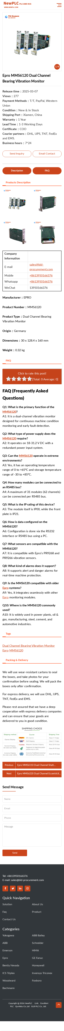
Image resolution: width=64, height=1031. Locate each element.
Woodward (8, 980)
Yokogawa (8, 935)
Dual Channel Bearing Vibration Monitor (28, 645)
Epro (5, 588)
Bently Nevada (10, 965)
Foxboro (37, 980)
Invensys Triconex (42, 973)
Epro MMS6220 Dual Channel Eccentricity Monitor (38, 774)
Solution (7, 904)
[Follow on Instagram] (27, 888)
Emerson (7, 950)
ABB (5, 943)
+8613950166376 (41, 275)
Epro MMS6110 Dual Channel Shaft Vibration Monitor (35, 765)
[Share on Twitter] (13, 888)
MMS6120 (9, 411)
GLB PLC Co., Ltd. (38, 1006)
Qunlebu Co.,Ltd (22, 1006)
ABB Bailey (38, 935)
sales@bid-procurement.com (27, 880)
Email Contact (47, 153)
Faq (4, 912)
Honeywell (38, 965)
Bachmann (8, 988)
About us (37, 904)
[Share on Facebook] (5, 888)
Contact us (9, 919)
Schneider (37, 943)
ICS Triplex (8, 973)
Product (36, 912)
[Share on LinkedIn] (20, 888)
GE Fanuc (37, 958)
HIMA (35, 950)
